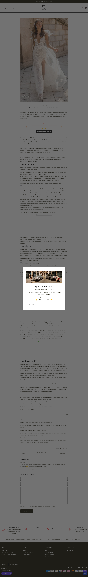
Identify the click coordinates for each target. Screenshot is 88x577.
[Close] (63, 269)
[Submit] (59, 304)
